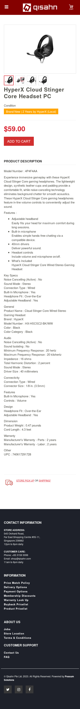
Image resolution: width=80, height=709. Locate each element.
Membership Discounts (20, 595)
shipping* (45, 480)
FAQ (7, 657)
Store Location (14, 633)
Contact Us (11, 652)
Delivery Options (15, 587)
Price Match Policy (17, 583)
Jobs (7, 629)
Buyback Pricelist (16, 604)
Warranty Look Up (16, 600)
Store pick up (25, 480)
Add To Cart (18, 141)
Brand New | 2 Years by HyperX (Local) (31, 111)
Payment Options (16, 591)
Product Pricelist (15, 608)
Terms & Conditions (17, 638)
